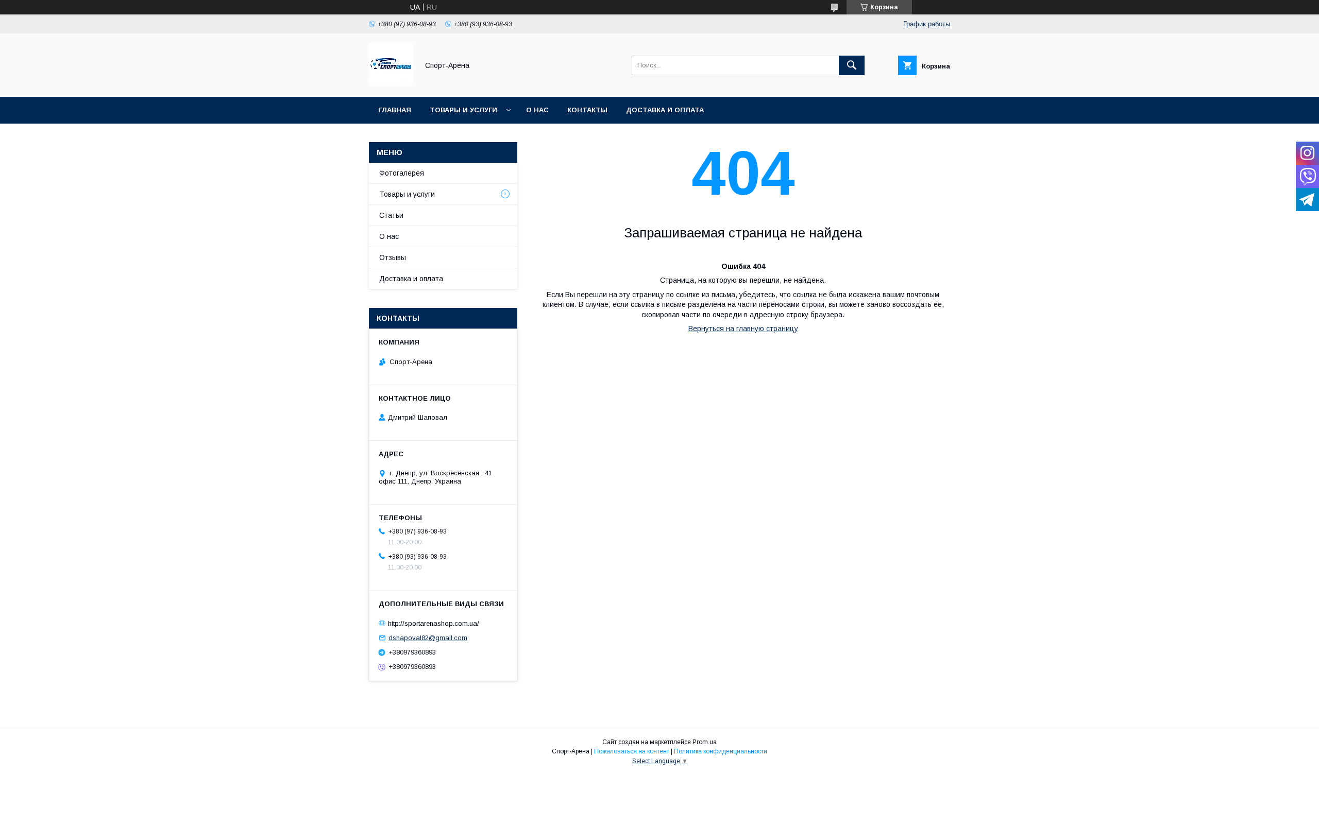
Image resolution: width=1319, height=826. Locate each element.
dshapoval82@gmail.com (427, 638)
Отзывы (392, 257)
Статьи (391, 215)
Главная (394, 110)
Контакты (587, 110)
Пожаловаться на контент (631, 751)
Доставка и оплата (665, 110)
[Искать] (852, 65)
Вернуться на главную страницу (743, 328)
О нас (537, 110)
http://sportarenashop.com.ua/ (433, 623)
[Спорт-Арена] (391, 83)
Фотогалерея (401, 173)
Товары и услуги (463, 110)
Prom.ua (704, 742)
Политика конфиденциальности (720, 751)
